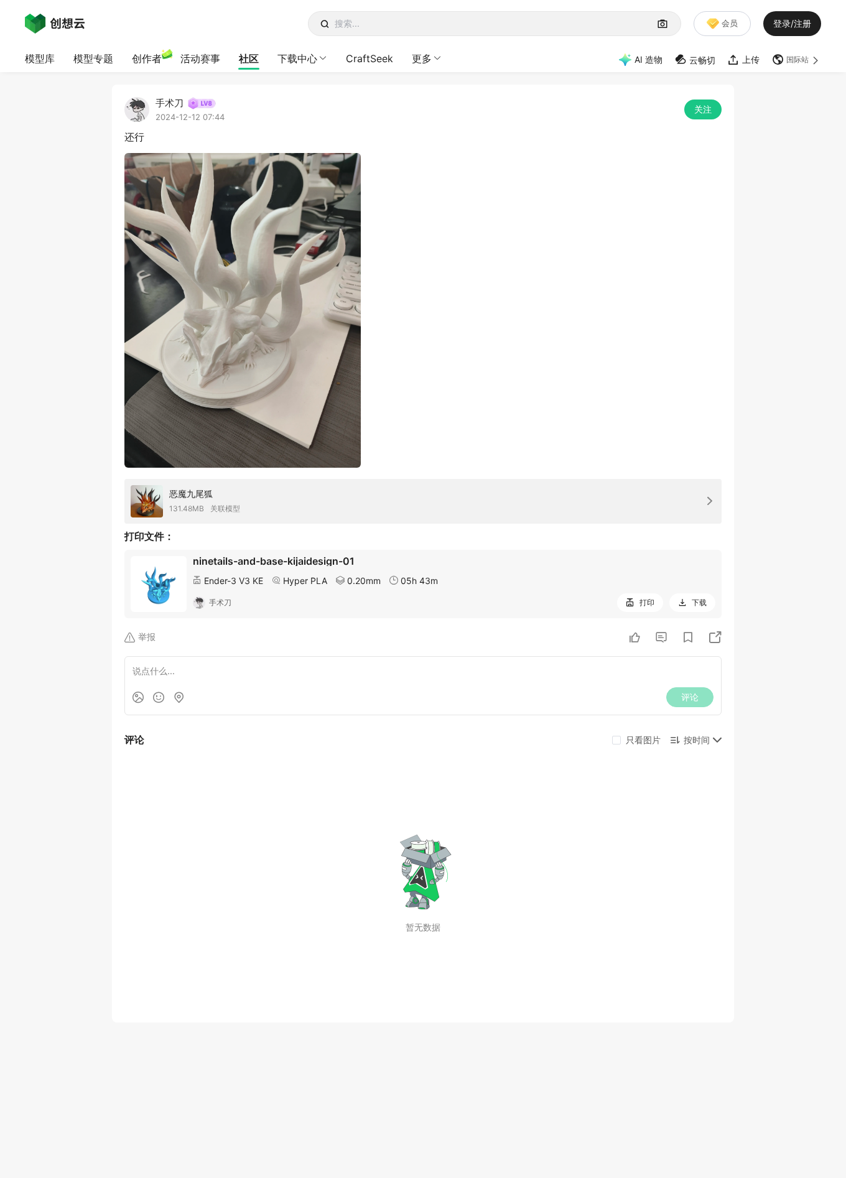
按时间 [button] (697, 740)
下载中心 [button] (297, 58)
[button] (796, 59)
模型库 (40, 58)
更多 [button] (422, 58)
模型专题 (93, 58)
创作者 (147, 58)
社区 (249, 58)
